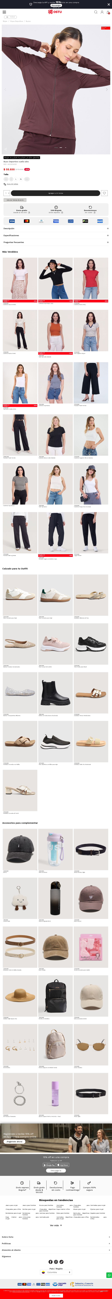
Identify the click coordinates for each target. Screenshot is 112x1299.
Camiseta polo (44, 1217)
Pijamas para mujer (97, 1209)
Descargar (56, 5)
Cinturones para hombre (30, 1217)
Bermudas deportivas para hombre (81, 1214)
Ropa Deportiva (16, 21)
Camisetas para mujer (97, 1205)
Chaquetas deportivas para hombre (47, 1210)
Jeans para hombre (29, 1205)
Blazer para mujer (79, 1209)
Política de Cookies (104, 1290)
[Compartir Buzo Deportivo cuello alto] (6, 149)
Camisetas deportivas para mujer (64, 1217)
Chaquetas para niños (13, 1209)
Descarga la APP (56, 1171)
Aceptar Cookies (56, 1295)
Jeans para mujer (12, 1205)
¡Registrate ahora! (14, 1141)
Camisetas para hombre (64, 1206)
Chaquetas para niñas (81, 1217)
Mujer (5, 21)
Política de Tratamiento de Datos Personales (21, 1291)
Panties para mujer (29, 1209)
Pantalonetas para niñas (98, 1217)
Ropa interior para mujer (14, 1217)
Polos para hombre (62, 1213)
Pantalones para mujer (13, 1213)
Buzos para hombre (46, 1205)
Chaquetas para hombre (81, 1206)
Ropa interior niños (63, 1209)
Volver (12, 17)
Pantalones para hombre (30, 1214)
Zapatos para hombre (97, 1213)
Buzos (28, 21)
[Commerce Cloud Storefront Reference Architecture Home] (56, 12)
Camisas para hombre (46, 1213)
